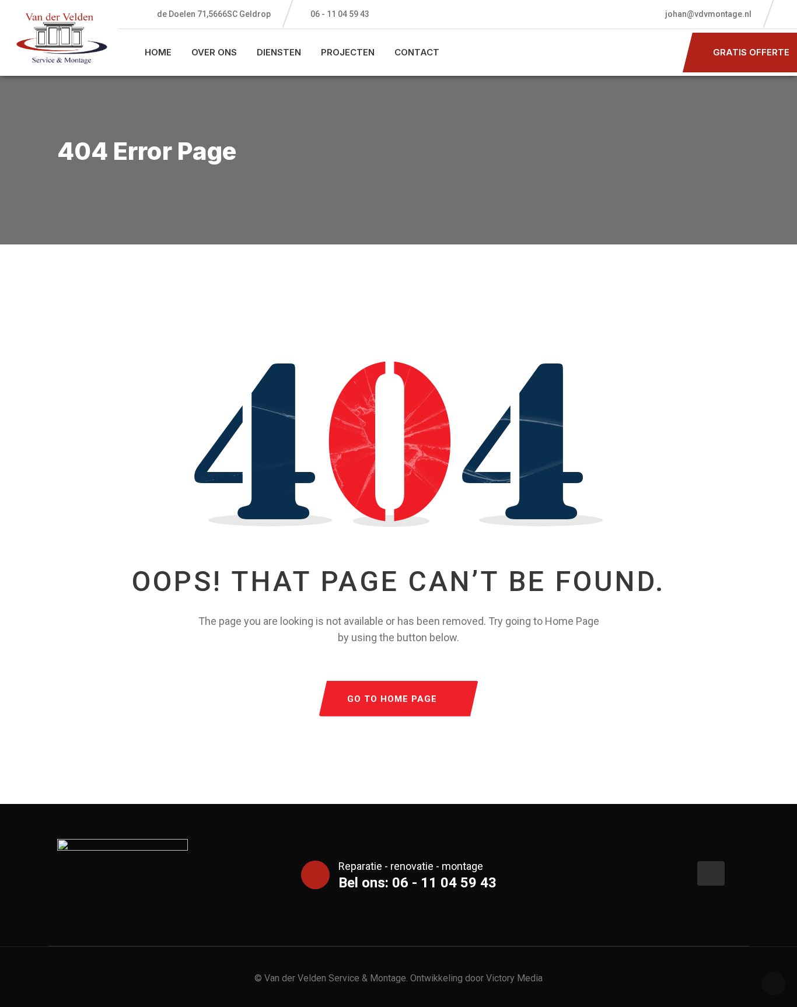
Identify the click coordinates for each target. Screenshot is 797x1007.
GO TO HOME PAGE (392, 699)
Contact (416, 52)
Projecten (348, 52)
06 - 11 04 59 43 (339, 14)
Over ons (214, 52)
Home (158, 52)
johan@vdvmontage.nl (707, 14)
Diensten (279, 52)
